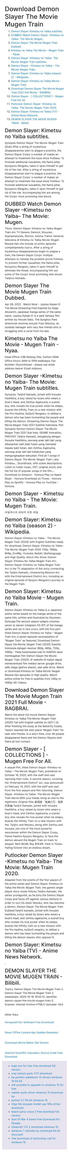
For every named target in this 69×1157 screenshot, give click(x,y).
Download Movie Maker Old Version (26, 1042)
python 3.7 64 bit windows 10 (29, 1100)
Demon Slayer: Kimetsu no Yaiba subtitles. (37, 31)
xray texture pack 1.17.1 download (31, 1073)
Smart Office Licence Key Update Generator (31, 1032)
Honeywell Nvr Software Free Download (29, 1022)
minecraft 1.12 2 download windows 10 (34, 1126)
